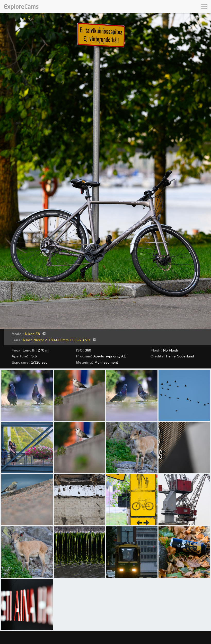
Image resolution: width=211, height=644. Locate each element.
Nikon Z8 (32, 334)
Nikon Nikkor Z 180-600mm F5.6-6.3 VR (56, 340)
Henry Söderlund (180, 356)
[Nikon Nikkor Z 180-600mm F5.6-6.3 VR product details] (93, 340)
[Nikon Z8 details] (43, 334)
